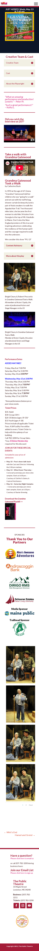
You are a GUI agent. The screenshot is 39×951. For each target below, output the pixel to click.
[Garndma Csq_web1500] (20, 762)
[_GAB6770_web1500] (20, 801)
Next (31, 805)
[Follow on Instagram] (22, 905)
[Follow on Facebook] (16, 905)
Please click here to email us (22, 858)
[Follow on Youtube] (29, 905)
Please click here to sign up (21, 873)
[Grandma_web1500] (20, 723)
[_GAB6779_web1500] (20, 683)
